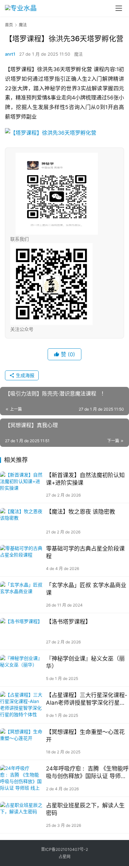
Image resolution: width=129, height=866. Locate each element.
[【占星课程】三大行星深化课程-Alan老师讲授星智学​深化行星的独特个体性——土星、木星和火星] (21, 704)
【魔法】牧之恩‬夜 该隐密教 (80, 511)
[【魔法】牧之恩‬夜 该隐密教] (21, 521)
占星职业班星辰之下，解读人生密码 (85, 809)
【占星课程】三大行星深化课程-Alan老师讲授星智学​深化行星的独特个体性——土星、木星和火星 (86, 699)
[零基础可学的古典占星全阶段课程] (21, 558)
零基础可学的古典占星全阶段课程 (85, 552)
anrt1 (10, 54)
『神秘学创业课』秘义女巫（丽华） (85, 662)
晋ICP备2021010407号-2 (64, 849)
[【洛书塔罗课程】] (21, 631)
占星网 (64, 856)
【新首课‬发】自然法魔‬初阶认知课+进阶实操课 (85, 479)
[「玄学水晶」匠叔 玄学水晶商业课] (21, 595)
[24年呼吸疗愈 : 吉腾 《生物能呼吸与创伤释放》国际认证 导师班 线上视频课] (21, 778)
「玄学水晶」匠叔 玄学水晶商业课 (86, 589)
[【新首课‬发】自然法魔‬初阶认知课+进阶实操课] (21, 485)
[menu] (119, 8)
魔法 (78, 54)
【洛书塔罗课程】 (68, 621)
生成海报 (24, 375)
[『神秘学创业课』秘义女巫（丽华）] (21, 668)
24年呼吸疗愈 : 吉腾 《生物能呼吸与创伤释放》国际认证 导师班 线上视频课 (87, 772)
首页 (9, 24)
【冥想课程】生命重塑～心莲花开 (85, 736)
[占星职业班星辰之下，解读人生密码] (21, 815)
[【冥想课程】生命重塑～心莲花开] (21, 741)
